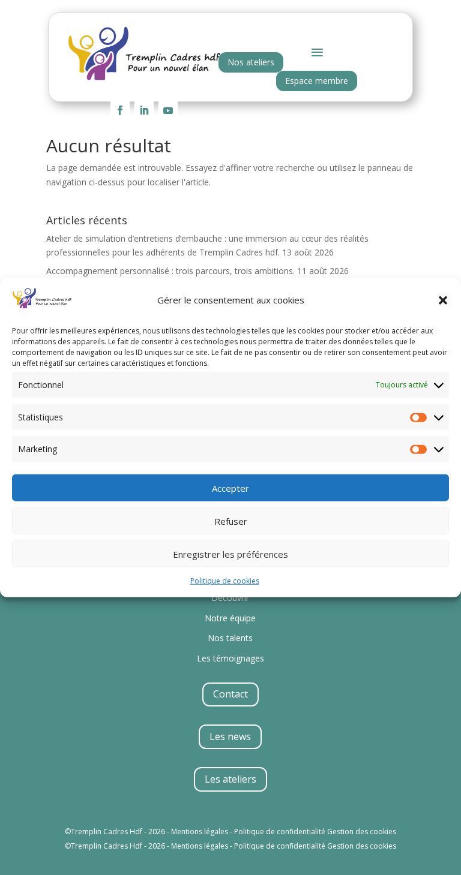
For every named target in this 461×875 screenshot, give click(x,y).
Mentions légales (199, 831)
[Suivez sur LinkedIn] (144, 110)
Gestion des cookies (361, 831)
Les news (230, 736)
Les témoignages (230, 658)
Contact (230, 693)
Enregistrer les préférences (230, 554)
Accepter (230, 488)
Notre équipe (230, 618)
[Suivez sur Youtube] (168, 110)
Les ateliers (230, 779)
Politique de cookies (224, 581)
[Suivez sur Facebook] (120, 110)
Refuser (230, 521)
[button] (443, 300)
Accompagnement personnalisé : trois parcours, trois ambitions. (170, 270)
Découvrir (230, 597)
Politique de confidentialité (279, 831)
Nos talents (230, 638)
